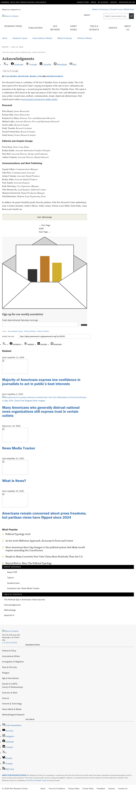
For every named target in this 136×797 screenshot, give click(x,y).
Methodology (10, 610)
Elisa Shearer (11, 76)
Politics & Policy (9, 650)
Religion (5, 672)
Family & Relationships (12, 687)
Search (87, 15)
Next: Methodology (44, 217)
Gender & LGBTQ (9, 683)
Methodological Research (13, 714)
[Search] (131, 16)
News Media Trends (15, 331)
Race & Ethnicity (9, 667)
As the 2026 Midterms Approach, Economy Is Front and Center (39, 540)
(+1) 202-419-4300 (9, 642)
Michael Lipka (36, 76)
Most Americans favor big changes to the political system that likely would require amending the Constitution (45, 549)
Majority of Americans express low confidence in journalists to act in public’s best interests (41, 381)
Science (5, 698)
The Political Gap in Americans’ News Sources (24, 52)
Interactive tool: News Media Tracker (23, 588)
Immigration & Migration (13, 661)
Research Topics (13, 26)
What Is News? (14, 480)
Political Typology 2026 (17, 534)
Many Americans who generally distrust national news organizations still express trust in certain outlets (41, 411)
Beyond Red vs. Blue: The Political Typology (28, 563)
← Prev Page (44, 225)
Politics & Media (30, 331)
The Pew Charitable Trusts (36, 780)
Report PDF (12, 572)
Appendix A (9, 615)
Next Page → (44, 231)
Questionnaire (13, 583)
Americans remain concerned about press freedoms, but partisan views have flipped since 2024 (44, 515)
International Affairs (11, 656)
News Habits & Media (11, 709)
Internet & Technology (12, 703)
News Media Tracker (18, 448)
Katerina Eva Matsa (54, 76)
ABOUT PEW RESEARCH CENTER (14, 775)
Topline (10, 577)
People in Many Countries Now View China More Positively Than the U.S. (44, 556)
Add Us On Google (10, 71)
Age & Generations (10, 678)
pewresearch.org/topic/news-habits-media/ (39, 99)
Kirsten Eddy (23, 76)
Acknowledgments (12, 605)
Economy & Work (9, 692)
